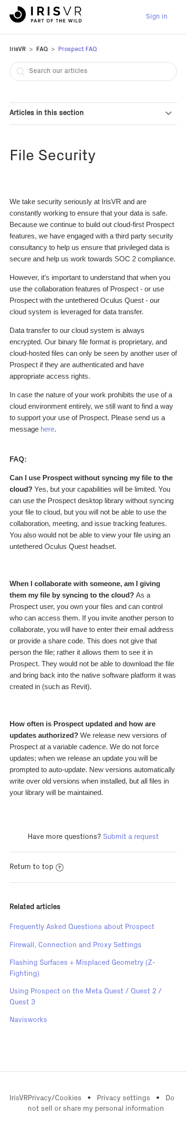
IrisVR (18, 49)
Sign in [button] (156, 16)
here (47, 429)
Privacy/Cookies (55, 1098)
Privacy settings (123, 1098)
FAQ (42, 49)
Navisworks (28, 1019)
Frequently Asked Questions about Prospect (82, 926)
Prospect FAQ (77, 49)
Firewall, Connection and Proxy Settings (76, 945)
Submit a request (131, 836)
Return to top (31, 866)
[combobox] (93, 71)
